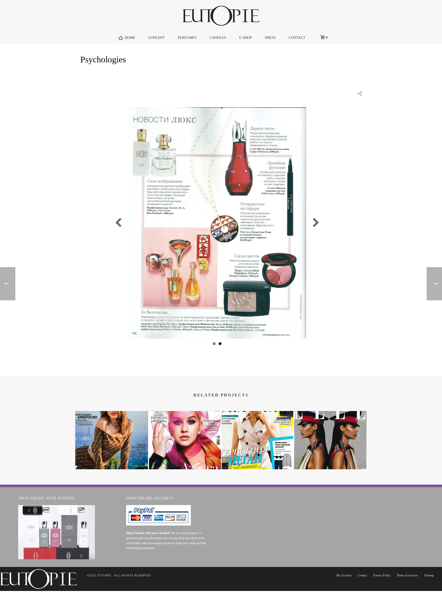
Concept (156, 38)
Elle (330, 456)
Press (270, 38)
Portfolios (321, 72)
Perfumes (187, 38)
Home (303, 72)
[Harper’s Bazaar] (184, 431)
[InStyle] (111, 431)
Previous (120, 223)
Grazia (257, 456)
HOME (130, 38)
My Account (343, 575)
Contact (362, 575)
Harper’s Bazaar (184, 456)
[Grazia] (257, 431)
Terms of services (407, 575)
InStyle (111, 456)
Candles (217, 38)
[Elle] (330, 431)
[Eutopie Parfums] (221, 15)
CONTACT (297, 38)
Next (314, 223)
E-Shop (245, 38)
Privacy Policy (382, 575)
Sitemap (429, 575)
